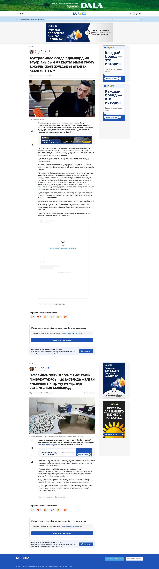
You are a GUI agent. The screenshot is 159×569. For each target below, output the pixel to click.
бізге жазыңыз (60, 304)
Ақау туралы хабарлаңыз (114, 558)
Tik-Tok (59, 130)
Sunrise (41, 189)
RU (131, 14)
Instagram (87, 351)
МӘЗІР (22, 14)
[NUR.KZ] (79, 13)
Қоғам (31, 46)
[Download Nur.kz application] (79, 5)
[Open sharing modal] (31, 138)
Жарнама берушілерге (134, 558)
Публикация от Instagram (63, 272)
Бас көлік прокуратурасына (49, 445)
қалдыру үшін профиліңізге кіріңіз (72, 333)
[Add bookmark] (31, 144)
